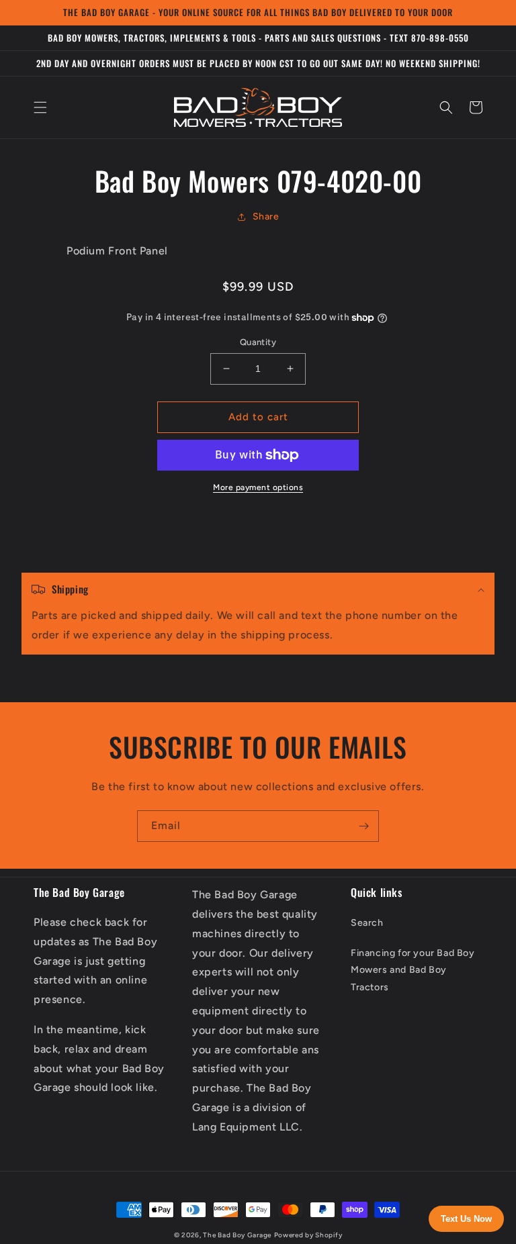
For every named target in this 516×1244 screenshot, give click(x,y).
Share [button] (266, 216)
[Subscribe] (363, 826)
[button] (40, 107)
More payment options (258, 487)
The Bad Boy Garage (237, 1235)
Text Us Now (466, 1219)
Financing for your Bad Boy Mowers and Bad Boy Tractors (413, 969)
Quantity (258, 342)
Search (367, 922)
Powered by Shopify (308, 1235)
